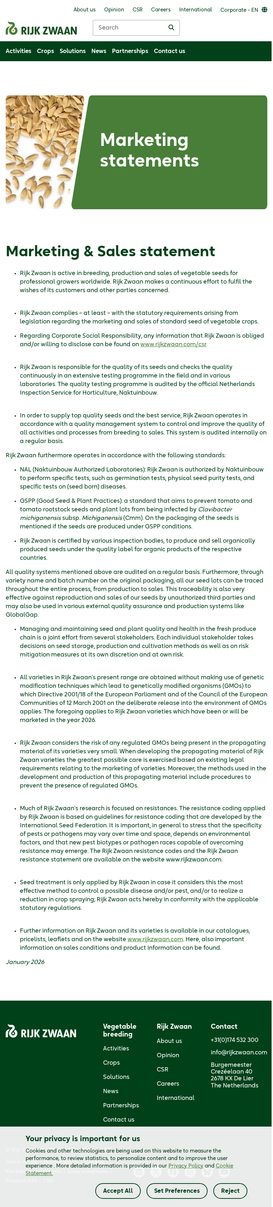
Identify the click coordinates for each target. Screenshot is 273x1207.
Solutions (116, 1077)
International (175, 1098)
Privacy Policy (185, 1166)
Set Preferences (177, 1191)
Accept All (118, 1191)
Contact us (118, 1120)
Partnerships (121, 1105)
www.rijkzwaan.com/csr (173, 344)
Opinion (168, 1055)
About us (169, 1041)
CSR (162, 1069)
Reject (230, 1191)
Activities (116, 1048)
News (110, 1091)
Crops (111, 1063)
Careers (168, 1084)
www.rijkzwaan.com (155, 939)
